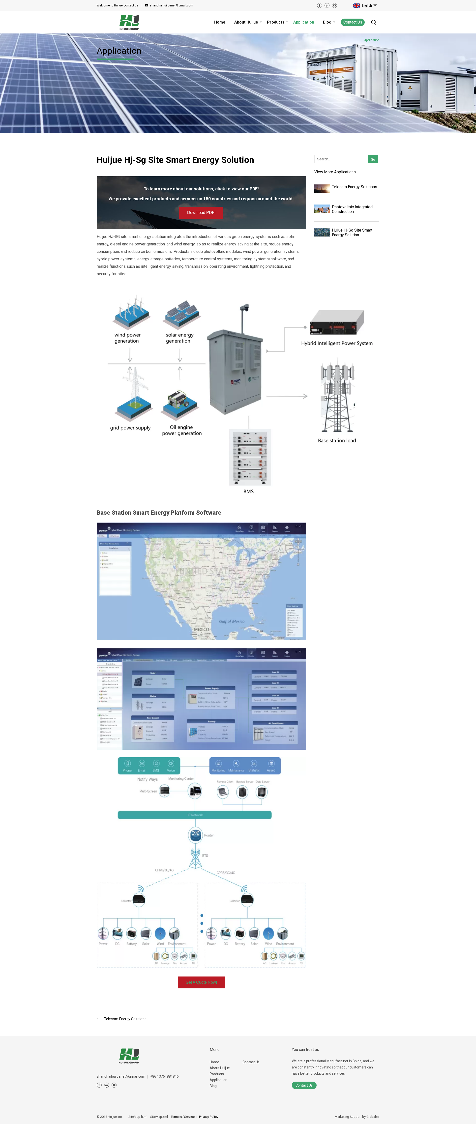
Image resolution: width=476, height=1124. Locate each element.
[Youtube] (334, 5)
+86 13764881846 (164, 1076)
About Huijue (220, 1068)
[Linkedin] (327, 5)
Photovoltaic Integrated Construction (352, 209)
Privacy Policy (208, 1117)
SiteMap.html (137, 1117)
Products (217, 1074)
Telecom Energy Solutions (354, 186)
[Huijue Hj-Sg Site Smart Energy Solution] (322, 232)
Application (218, 1080)
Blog (213, 1086)
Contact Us (352, 22)
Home (214, 1062)
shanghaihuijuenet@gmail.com (171, 5)
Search (372, 151)
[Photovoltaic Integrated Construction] (322, 209)
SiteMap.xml (159, 1117)
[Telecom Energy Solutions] (322, 188)
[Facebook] (319, 5)
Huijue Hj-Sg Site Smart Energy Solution (352, 232)
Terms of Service (183, 1117)
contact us (117, 5)
